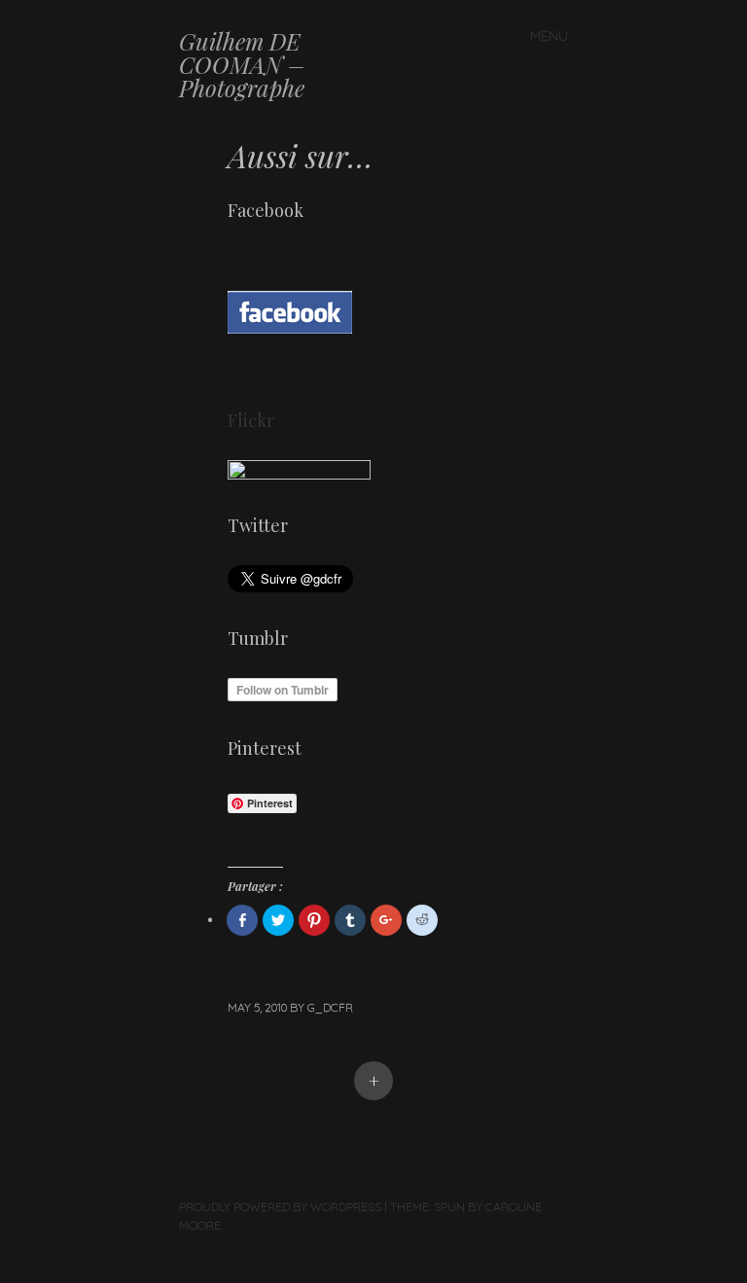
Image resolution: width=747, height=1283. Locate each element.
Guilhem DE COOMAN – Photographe (241, 64)
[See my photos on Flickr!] (299, 472)
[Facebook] (290, 367)
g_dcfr (330, 1007)
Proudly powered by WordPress (280, 1206)
